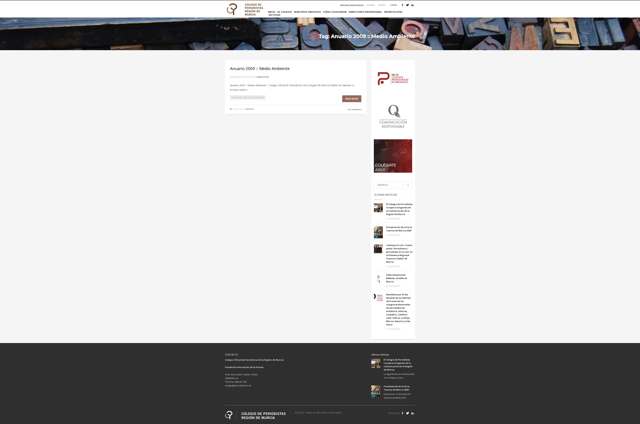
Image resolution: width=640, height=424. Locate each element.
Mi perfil (381, 5)
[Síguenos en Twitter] (407, 413)
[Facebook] (402, 5)
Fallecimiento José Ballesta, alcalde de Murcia (396, 278)
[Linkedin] (412, 5)
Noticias (250, 109)
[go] (408, 185)
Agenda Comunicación (352, 5)
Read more (352, 98)
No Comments (354, 109)
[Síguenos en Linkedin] (412, 413)
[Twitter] (407, 5)
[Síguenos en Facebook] (402, 413)
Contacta (371, 5)
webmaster (262, 77)
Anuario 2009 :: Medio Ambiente (260, 68)
